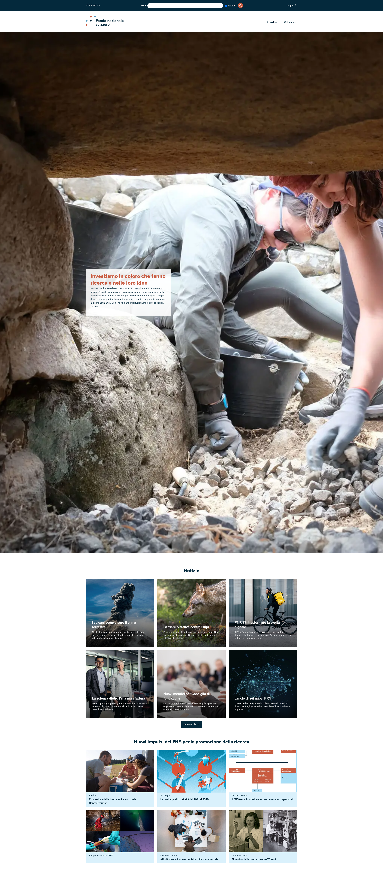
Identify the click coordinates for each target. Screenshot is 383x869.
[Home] (107, 25)
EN (98, 6)
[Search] (240, 5)
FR (90, 6)
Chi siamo (289, 22)
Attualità (272, 22)
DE (94, 6)
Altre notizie (191, 724)
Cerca (143, 5)
